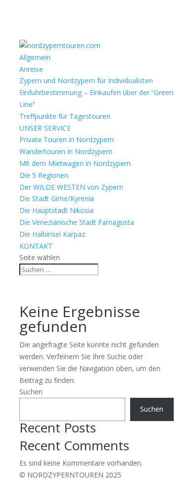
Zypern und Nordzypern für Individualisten (86, 80)
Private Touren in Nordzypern (66, 139)
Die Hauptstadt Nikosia (56, 210)
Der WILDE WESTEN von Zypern (71, 187)
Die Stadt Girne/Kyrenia (56, 198)
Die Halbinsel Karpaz (52, 234)
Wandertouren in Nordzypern (65, 151)
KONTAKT (35, 246)
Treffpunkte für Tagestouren (64, 116)
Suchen (31, 391)
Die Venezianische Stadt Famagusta (76, 222)
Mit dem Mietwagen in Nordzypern (75, 163)
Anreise (31, 69)
